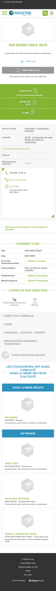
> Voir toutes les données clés (16, 149)
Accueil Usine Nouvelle (13, 2)
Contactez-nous (28, 559)
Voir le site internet (17, 180)
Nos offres (28, 575)
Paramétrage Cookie (28, 563)
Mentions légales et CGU (28, 567)
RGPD (28, 571)
